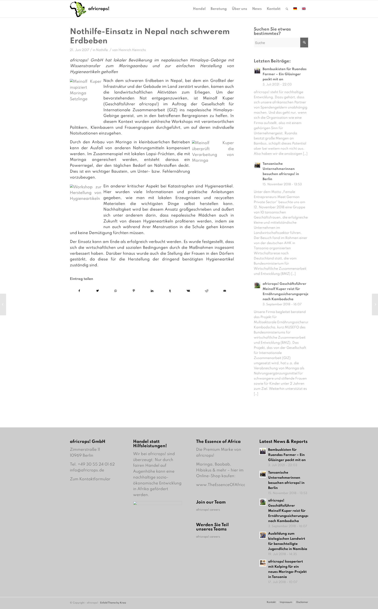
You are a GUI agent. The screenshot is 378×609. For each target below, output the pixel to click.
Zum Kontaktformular (90, 479)
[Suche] (287, 9)
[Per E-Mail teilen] (225, 291)
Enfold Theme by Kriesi (113, 603)
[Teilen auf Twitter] (97, 291)
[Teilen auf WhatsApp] (116, 291)
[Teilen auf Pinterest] (134, 291)
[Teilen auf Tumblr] (170, 291)
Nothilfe (102, 50)
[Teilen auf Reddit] (207, 291)
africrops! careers (208, 509)
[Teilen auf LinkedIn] (152, 291)
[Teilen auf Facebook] (79, 291)
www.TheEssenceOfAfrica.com (225, 485)
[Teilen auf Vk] (188, 291)
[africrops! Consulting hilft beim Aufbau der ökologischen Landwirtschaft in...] (3, 304)
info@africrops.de (87, 470)
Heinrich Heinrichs (132, 50)
